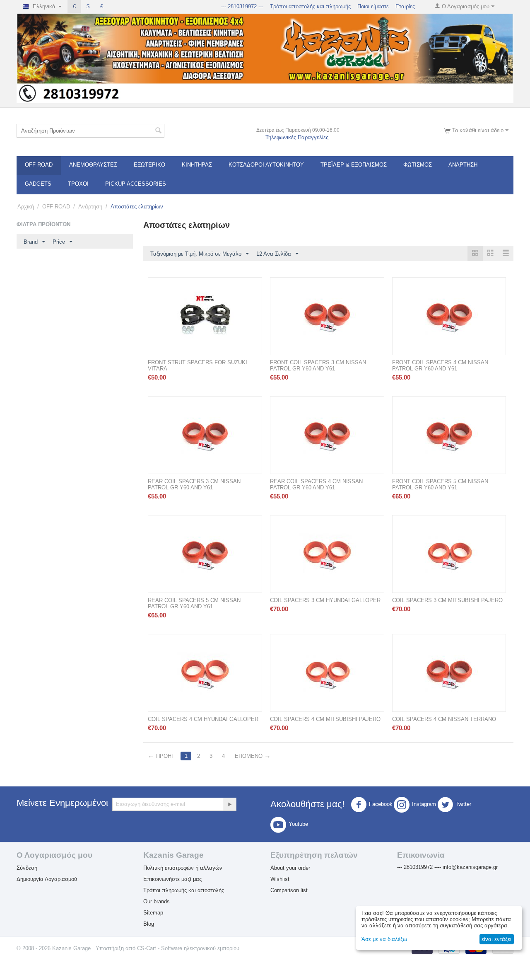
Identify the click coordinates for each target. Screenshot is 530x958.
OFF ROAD (39, 165)
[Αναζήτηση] (158, 131)
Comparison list (289, 890)
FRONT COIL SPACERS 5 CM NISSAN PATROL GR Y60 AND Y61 (440, 484)
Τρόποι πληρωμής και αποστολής (183, 890)
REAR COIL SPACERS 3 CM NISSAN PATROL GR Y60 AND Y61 (194, 484)
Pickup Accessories (135, 184)
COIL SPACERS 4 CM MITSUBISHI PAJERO (325, 719)
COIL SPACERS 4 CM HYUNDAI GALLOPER (203, 719)
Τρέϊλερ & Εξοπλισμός (353, 165)
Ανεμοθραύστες (93, 165)
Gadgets (38, 184)
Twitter (463, 804)
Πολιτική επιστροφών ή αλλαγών (182, 868)
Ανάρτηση (462, 165)
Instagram (424, 804)
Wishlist (279, 879)
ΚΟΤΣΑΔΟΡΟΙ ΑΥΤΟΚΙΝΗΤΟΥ (266, 165)
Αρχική (25, 206)
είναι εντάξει (496, 939)
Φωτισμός (417, 165)
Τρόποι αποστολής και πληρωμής (310, 6)
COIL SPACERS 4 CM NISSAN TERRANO (444, 719)
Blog (148, 924)
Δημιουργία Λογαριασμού (47, 879)
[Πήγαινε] (229, 804)
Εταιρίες (405, 6)
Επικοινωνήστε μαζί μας (172, 879)
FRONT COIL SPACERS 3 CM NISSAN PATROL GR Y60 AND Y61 (318, 365)
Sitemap (153, 913)
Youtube (298, 824)
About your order (290, 868)
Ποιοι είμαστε (373, 6)
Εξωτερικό (149, 165)
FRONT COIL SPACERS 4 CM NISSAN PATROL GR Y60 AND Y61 (440, 365)
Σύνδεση (27, 868)
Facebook (381, 804)
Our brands (156, 901)
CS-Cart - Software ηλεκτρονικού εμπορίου (188, 948)
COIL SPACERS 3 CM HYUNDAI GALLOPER (325, 600)
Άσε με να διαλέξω (384, 939)
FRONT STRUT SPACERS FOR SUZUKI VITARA (197, 365)
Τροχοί (78, 184)
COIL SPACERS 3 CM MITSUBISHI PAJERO (447, 600)
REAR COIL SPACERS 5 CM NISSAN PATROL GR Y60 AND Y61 (194, 603)
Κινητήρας (197, 165)
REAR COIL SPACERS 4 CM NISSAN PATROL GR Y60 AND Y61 (316, 484)
